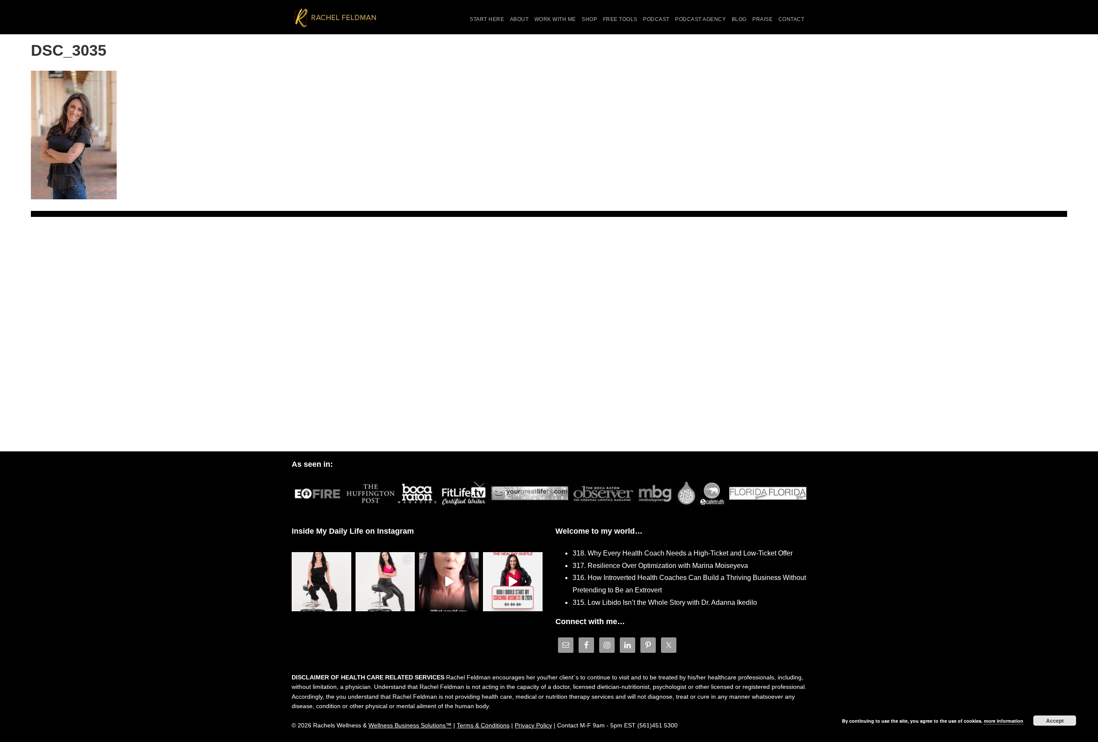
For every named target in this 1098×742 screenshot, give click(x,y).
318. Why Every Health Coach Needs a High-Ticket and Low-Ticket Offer (683, 553)
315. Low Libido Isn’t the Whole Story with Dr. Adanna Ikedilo (665, 602)
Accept (1055, 720)
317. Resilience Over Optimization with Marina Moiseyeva (660, 565)
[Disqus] (549, 340)
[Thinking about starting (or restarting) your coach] (513, 582)
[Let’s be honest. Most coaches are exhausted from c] (321, 582)
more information (1003, 721)
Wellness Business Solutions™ (410, 725)
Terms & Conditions (483, 725)
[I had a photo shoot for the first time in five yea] (385, 582)
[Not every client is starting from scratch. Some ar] (449, 582)
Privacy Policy (533, 725)
